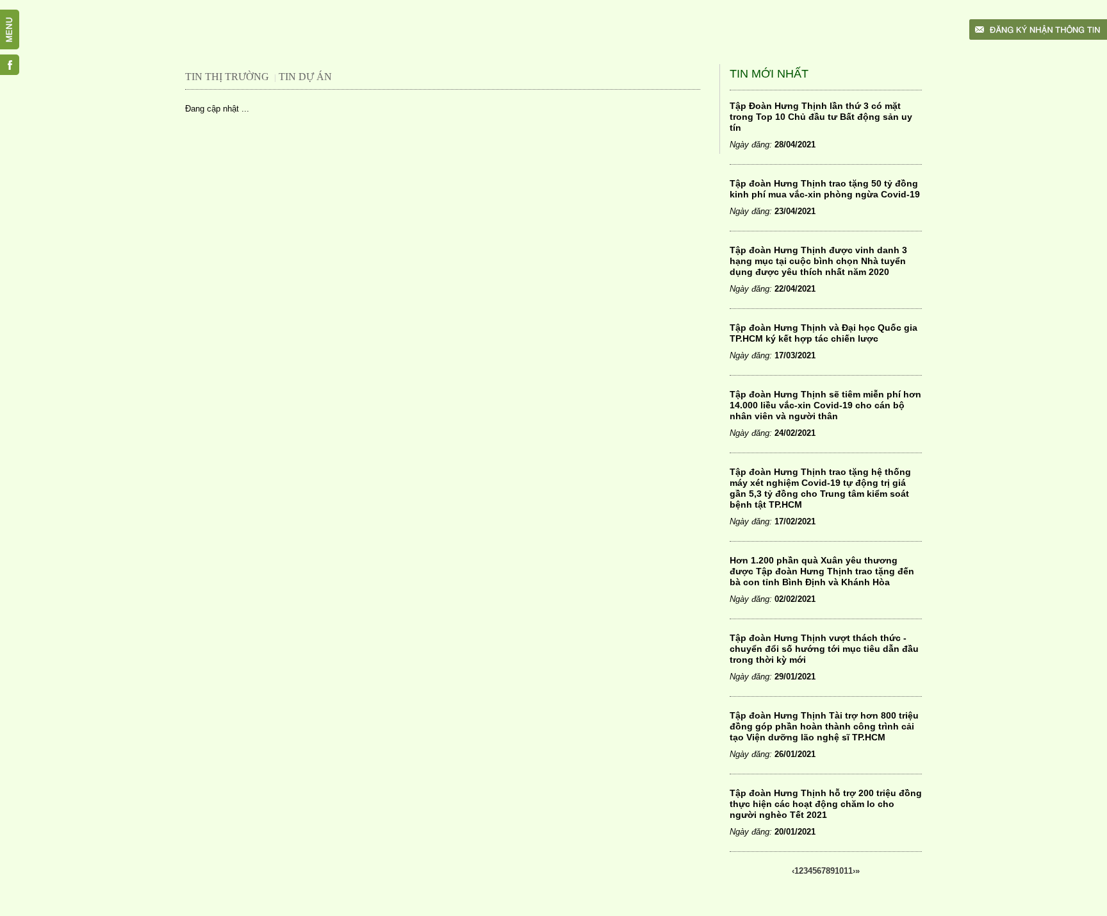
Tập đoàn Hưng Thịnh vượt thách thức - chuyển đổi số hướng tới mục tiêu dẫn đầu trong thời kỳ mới (824, 649)
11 (848, 871)
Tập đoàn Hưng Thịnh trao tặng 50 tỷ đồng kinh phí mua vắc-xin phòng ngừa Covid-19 (825, 188)
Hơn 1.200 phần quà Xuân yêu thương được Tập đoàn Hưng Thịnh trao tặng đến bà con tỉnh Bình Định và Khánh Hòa (822, 571)
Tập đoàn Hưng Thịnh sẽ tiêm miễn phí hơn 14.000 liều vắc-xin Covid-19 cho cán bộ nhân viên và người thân (825, 405)
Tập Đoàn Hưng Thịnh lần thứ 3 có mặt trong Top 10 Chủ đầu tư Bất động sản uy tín (821, 117)
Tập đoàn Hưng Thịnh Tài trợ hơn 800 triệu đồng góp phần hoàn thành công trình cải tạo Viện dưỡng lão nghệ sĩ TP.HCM (824, 726)
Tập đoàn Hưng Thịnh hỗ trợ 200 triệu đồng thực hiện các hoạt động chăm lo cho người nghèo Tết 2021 (826, 804)
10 (839, 871)
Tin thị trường (227, 76)
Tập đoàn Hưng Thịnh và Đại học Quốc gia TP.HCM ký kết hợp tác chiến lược (823, 333)
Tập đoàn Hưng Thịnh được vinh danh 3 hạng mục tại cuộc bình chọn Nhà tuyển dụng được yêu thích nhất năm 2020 (818, 261)
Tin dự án (305, 76)
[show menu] (16, 16)
